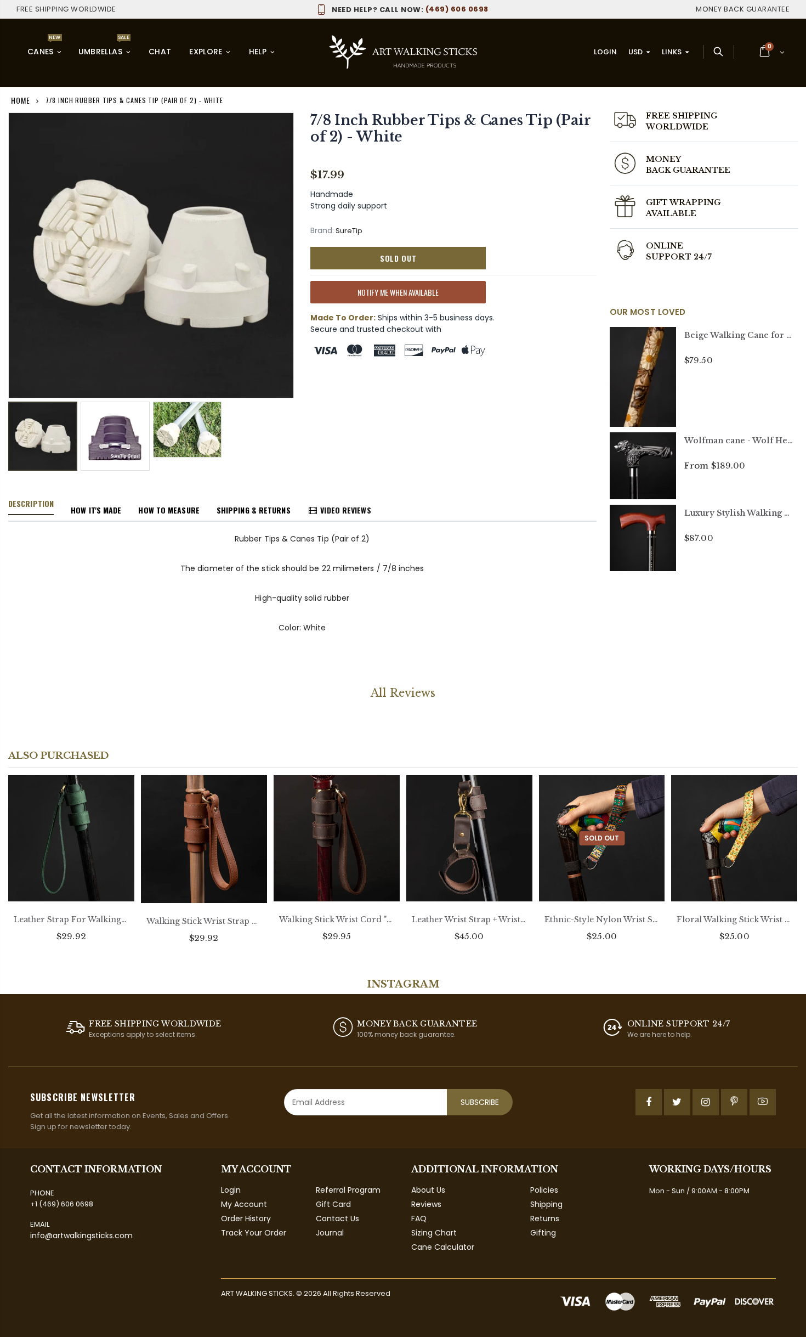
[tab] (31, 504)
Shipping (546, 1204)
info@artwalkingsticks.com (81, 1235)
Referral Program (348, 1189)
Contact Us (337, 1218)
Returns (544, 1218)
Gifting (543, 1232)
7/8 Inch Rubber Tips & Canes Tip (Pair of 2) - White (450, 128)
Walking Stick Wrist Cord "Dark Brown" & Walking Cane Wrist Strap (336, 919)
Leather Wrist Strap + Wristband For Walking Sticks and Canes (469, 919)
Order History (246, 1218)
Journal (330, 1232)
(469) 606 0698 (410, 9)
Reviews (426, 1204)
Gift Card (333, 1204)
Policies (544, 1189)
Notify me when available (398, 292)
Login (605, 52)
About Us (428, 1189)
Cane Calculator (442, 1247)
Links (672, 52)
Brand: (322, 230)
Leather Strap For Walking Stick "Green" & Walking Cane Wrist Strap (71, 919)
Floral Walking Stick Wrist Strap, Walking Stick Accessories (734, 919)
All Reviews (403, 692)
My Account (244, 1204)
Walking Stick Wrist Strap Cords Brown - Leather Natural (204, 921)
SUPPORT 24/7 (679, 257)
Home (20, 100)
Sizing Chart (434, 1232)
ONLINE (664, 246)
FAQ (419, 1218)
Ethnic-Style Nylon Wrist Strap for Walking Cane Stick (602, 919)
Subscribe (480, 1102)
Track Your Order (253, 1232)
